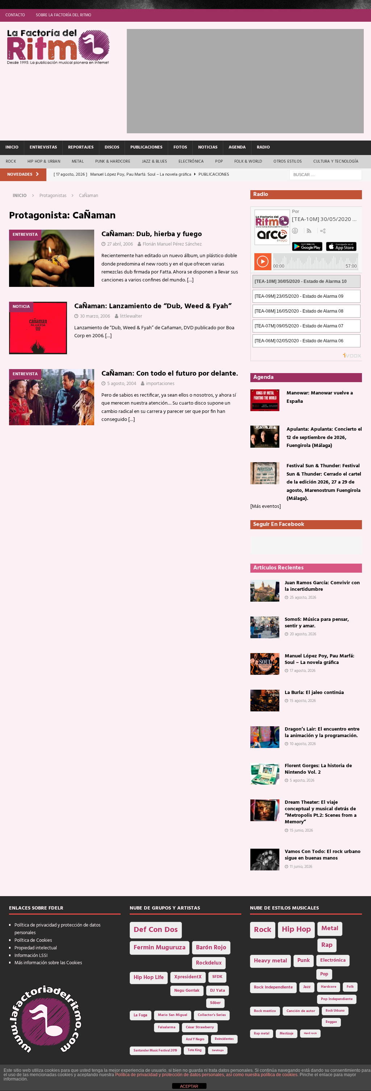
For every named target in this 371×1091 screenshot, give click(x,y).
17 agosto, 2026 (303, 671)
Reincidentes (224, 1039)
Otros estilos (288, 161)
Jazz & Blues (154, 161)
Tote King (194, 1050)
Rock (11, 161)
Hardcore (328, 987)
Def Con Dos (156, 930)
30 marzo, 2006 (95, 316)
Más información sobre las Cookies (48, 963)
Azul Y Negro (195, 1039)
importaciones (160, 384)
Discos (112, 147)
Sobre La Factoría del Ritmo (63, 15)
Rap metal (261, 1033)
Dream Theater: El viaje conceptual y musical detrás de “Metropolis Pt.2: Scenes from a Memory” (321, 812)
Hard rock (310, 1033)
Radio (263, 147)
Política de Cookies (33, 940)
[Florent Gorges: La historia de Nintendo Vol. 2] (264, 774)
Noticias (207, 147)
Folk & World (248, 161)
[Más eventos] (265, 506)
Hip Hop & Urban (44, 161)
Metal (78, 161)
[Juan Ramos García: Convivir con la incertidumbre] (264, 591)
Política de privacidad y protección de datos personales (57, 929)
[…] (190, 280)
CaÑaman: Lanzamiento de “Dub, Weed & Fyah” (153, 306)
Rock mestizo (265, 1011)
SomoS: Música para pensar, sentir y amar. (317, 622)
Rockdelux (209, 963)
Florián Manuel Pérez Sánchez (172, 244)
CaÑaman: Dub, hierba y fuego (151, 234)
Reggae (331, 1022)
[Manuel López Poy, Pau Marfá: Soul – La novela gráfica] (264, 664)
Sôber (215, 1003)
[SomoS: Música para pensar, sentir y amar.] (264, 627)
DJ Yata (217, 990)
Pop (219, 161)
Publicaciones (146, 147)
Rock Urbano (335, 1010)
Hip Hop (296, 929)
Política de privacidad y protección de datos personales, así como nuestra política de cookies (206, 1074)
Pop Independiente (337, 999)
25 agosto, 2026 (303, 597)
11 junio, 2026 (301, 867)
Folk (350, 987)
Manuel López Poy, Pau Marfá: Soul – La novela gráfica (319, 659)
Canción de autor (301, 1011)
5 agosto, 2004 (121, 384)
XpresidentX (188, 977)
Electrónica (191, 161)
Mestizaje (286, 1033)
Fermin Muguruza (160, 947)
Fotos (180, 147)
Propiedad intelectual (35, 948)
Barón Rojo (211, 948)
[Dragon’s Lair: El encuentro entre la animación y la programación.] (264, 737)
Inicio (11, 147)
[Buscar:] (325, 175)
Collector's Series (212, 1015)
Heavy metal (270, 961)
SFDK (217, 977)
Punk (303, 960)
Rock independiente (273, 987)
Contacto (15, 15)
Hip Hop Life (149, 978)
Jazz (306, 987)
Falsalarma (166, 1027)
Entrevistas (43, 147)
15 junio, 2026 (301, 830)
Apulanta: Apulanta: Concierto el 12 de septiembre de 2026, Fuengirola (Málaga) (324, 437)
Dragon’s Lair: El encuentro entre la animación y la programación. (322, 732)
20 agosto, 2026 (303, 634)
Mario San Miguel (172, 1015)
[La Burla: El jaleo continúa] (264, 700)
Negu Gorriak (187, 990)
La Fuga (140, 1015)
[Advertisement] (249, 79)
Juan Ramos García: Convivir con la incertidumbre (322, 586)
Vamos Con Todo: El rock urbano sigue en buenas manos (322, 855)
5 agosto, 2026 (302, 780)
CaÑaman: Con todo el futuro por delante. (169, 374)
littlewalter (131, 316)
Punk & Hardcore (112, 161)
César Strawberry (200, 1027)
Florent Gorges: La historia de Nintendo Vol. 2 (318, 769)
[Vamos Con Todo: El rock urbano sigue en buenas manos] (264, 859)
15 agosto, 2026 (303, 701)
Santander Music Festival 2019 (155, 1050)
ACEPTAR (189, 1086)
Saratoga (218, 1050)
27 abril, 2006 (120, 244)
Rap (327, 945)
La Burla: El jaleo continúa (314, 693)
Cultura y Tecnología (335, 161)
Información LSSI (30, 956)
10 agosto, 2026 (303, 744)
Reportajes (80, 147)
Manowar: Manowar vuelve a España (320, 397)
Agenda (237, 147)
